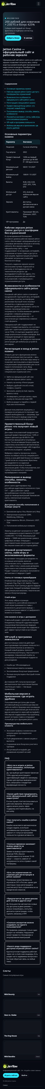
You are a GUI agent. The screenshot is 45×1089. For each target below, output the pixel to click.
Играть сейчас (10, 1075)
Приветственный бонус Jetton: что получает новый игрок (21, 107)
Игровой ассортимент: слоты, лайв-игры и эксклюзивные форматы (23, 118)
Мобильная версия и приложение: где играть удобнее (22, 126)
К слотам (28, 38)
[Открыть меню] (38, 3)
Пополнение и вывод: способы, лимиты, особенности (23, 112)
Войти (24, 1075)
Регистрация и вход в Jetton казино (21, 103)
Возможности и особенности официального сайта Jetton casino (21, 98)
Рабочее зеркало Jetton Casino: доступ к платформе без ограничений (23, 93)
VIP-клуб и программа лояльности (21, 122)
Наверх (5, 1085)
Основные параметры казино (19, 89)
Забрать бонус (13, 38)
